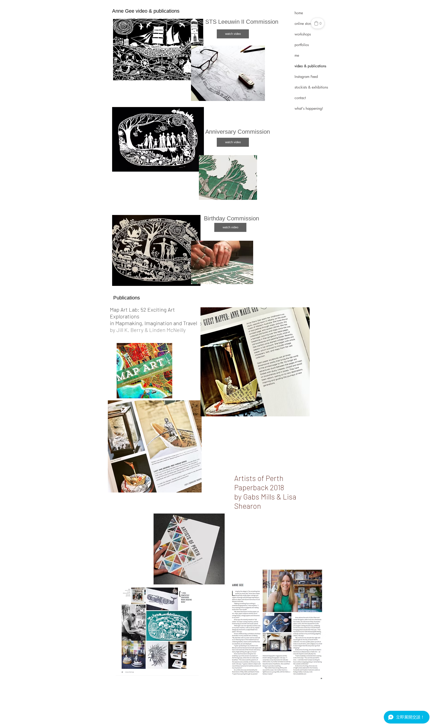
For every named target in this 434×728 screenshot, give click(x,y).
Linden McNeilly (167, 330)
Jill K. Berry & (132, 330)
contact (300, 98)
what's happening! (309, 108)
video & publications (310, 66)
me (297, 55)
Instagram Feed (306, 76)
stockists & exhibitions (311, 87)
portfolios (302, 44)
